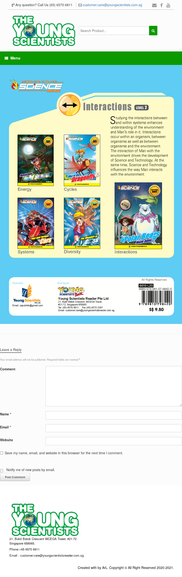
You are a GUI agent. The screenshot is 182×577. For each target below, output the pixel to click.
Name (5, 414)
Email (5, 427)
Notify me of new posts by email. (30, 469)
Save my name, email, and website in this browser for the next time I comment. (64, 452)
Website (6, 439)
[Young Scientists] (44, 30)
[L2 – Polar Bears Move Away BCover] (91, 193)
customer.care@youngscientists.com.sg (112, 4)
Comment (7, 369)
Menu (15, 58)
